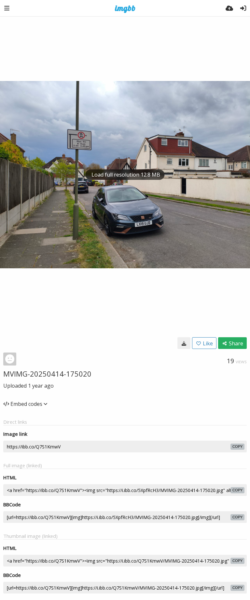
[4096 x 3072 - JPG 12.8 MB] (183, 343)
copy (237, 446)
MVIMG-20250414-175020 (47, 374)
